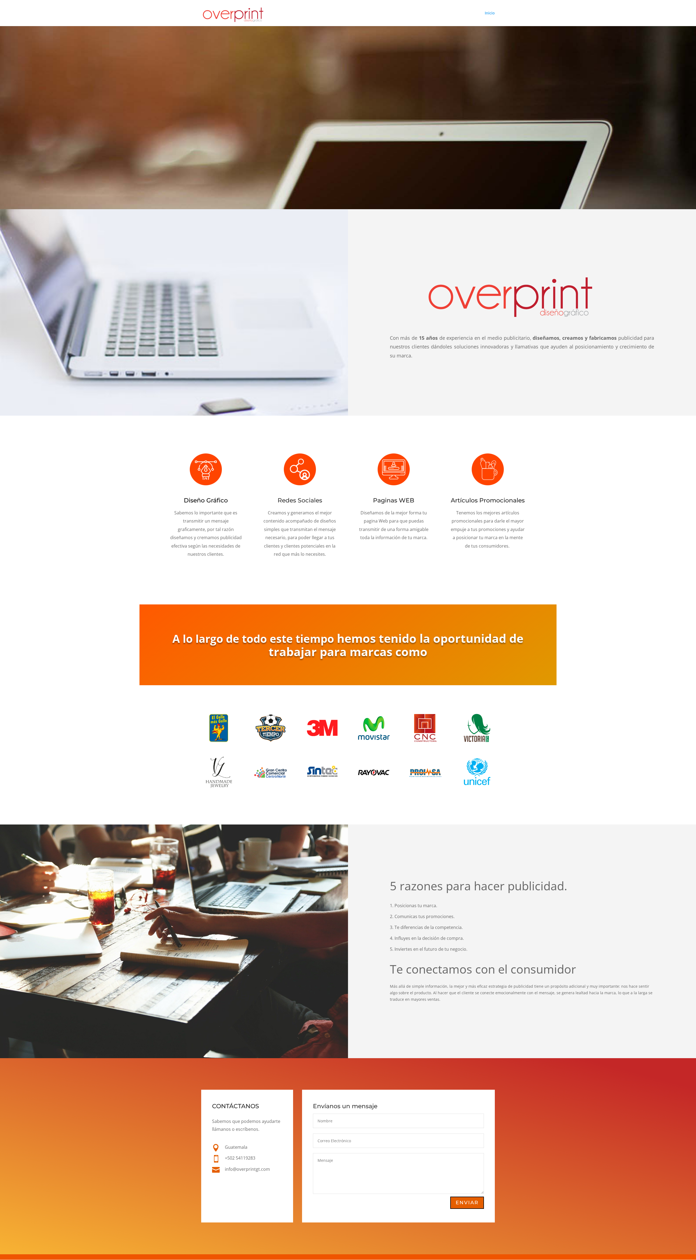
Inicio (490, 13)
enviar (467, 1203)
